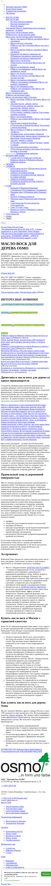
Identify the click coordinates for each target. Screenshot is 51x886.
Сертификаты (16, 190)
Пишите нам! (21, 798)
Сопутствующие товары (15, 811)
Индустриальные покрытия (17, 813)
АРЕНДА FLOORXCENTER (22, 173)
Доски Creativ (11, 834)
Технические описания (15, 823)
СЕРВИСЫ (10, 166)
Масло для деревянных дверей (22, 67)
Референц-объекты (18, 160)
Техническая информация (11, 817)
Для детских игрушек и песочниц (24, 147)
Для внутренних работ (10, 292)
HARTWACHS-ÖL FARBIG (38, 568)
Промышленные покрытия (27, 153)
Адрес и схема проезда (15, 867)
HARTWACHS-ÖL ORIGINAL (33, 587)
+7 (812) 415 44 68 (8, 798)
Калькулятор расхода (18, 169)
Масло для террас (17, 99)
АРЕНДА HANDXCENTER (21, 179)
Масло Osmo (6, 802)
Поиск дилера (11, 838)
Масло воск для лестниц (20, 61)
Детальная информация (12, 880)
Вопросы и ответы (18, 210)
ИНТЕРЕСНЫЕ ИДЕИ (15, 156)
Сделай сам (15, 158)
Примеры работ (16, 192)
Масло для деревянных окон (21, 86)
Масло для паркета (18, 39)
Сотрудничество (17, 203)
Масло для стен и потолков (21, 43)
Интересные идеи (8, 844)
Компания (14, 188)
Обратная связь (16, 199)
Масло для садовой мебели (21, 117)
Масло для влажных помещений (23, 80)
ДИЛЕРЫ (10, 164)
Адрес (12, 207)
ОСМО (9, 186)
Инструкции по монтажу (16, 821)
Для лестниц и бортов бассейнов (23, 123)
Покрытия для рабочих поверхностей (25, 54)
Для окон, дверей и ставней (21, 140)
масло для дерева (29, 256)
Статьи (8, 216)
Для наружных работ (28, 292)
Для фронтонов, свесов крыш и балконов (27, 134)
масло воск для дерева (10, 401)
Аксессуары (11, 153)
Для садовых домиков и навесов (23, 110)
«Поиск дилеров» (16, 715)
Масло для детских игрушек (21, 73)
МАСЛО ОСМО (12, 17)
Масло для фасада (17, 130)
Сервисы (4, 827)
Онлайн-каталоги (13, 840)
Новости (13, 197)
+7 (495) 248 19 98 (8, 786)
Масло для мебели (17, 50)
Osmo (3, 857)
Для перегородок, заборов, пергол (24, 104)
